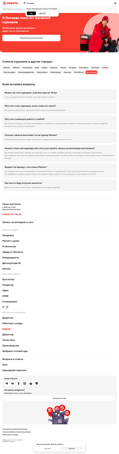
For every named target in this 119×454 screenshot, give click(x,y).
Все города (91, 72)
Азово (44, 67)
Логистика (8, 340)
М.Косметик (9, 246)
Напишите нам (59, 398)
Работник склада (12, 323)
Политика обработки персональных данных (16, 432)
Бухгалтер (8, 279)
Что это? (47, 448)
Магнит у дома (10, 241)
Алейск (105, 67)
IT (3, 307)
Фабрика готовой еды (15, 351)
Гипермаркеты (10, 257)
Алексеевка (42, 72)
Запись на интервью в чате (17, 222)
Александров (9, 72)
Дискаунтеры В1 (11, 263)
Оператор (7, 285)
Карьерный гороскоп (14, 370)
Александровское (26, 72)
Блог (5, 364)
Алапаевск (84, 67)
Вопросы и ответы (12, 359)
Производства (10, 345)
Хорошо (72, 448)
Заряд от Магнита (12, 252)
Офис (5, 290)
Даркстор (7, 334)
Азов (37, 67)
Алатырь (95, 67)
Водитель (7, 317)
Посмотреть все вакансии (31, 38)
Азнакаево (27, 67)
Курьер (6, 329)
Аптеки (6, 268)
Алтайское (79, 72)
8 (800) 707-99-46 (11, 214)
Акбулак (54, 67)
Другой (42, 13)
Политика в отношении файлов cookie (14, 429)
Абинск (16, 67)
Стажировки (9, 301)
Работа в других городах (10, 434)
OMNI (5, 296)
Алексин (67, 72)
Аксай (63, 67)
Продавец (8, 235)
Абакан (6, 67)
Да (31, 13)
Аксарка (72, 67)
